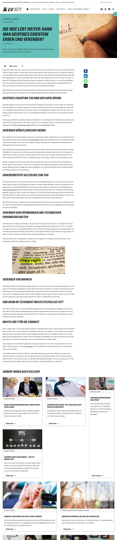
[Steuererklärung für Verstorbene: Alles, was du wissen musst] (30, 536)
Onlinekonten (45, 125)
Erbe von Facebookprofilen (21, 125)
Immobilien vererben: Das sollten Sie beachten (80, 517)
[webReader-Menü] (5, 66)
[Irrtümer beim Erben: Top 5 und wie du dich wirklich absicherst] (65, 378)
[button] (13, 66)
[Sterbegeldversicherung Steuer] (101, 378)
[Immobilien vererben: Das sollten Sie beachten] (87, 483)
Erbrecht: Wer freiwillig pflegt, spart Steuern (23, 517)
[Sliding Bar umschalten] (109, 9)
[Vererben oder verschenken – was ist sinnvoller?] (22, 430)
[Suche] (113, 9)
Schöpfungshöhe (33, 140)
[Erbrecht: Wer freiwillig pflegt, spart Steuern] (30, 483)
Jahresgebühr (28, 346)
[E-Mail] (85, 85)
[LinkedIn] (85, 76)
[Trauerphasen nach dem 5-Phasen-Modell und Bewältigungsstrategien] (87, 536)
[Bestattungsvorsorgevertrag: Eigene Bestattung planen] (22, 378)
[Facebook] (85, 71)
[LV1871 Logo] (12, 8)
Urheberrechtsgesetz (9, 190)
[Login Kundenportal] (105, 9)
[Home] (27, 9)
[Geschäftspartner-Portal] (101, 9)
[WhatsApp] (85, 80)
